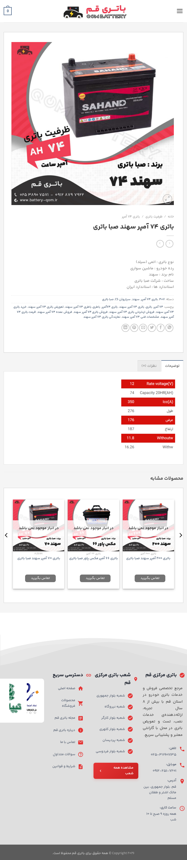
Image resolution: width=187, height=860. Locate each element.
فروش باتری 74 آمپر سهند (91, 312)
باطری (96, 307)
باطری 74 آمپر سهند (78, 307)
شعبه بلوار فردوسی (110, 751)
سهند (136, 299)
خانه (171, 216)
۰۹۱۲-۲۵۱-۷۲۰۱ (164, 771)
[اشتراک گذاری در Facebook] (161, 328)
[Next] (6, 545)
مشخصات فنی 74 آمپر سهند (140, 317)
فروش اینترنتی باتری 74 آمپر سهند (131, 312)
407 (162, 299)
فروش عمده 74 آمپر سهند (54, 312)
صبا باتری (108, 299)
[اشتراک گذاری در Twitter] (152, 328)
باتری (149, 307)
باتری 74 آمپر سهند (131, 307)
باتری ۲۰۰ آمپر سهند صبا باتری (148, 558)
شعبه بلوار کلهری (112, 729)
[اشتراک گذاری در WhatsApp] (169, 328)
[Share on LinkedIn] (126, 328)
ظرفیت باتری (153, 216)
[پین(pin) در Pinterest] (134, 328)
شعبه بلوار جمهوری (110, 695)
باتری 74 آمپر (131, 216)
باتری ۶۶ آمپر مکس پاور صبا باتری (93, 558)
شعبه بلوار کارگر (113, 718)
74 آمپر (158, 307)
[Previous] (180, 545)
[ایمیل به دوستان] (143, 328)
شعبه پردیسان (114, 740)
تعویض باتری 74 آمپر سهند (46, 307)
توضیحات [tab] (172, 366)
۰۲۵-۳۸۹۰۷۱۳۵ (163, 755)
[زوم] (167, 199)
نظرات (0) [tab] (149, 366)
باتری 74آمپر (110, 307)
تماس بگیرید (149, 578)
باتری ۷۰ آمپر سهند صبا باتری (38, 558)
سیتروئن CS (123, 299)
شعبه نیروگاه (114, 706)
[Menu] (179, 11)
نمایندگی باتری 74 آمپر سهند (102, 317)
